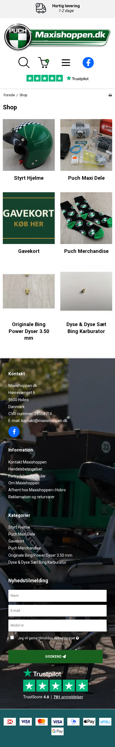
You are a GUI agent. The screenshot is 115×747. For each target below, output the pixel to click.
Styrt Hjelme (19, 527)
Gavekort (16, 541)
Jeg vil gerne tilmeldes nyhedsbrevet (61, 637)
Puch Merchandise (24, 548)
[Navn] (57, 595)
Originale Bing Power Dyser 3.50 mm (40, 555)
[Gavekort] (29, 218)
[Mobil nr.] (57, 625)
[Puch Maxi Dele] (86, 145)
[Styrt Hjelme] (29, 145)
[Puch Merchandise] (86, 218)
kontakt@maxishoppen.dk (44, 420)
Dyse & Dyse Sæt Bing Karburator (37, 562)
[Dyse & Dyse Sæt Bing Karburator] (86, 291)
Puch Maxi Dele (21, 534)
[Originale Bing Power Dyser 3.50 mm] (29, 291)
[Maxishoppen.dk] (57, 37)
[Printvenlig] (110, 95)
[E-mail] (57, 610)
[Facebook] (88, 67)
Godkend (53, 657)
